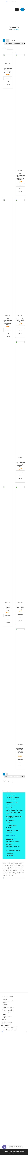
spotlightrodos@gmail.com (8, 1007)
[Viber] (4, 1147)
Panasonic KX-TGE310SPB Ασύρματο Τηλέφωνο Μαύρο (20, 751)
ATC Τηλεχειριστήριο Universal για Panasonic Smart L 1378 (7, 69)
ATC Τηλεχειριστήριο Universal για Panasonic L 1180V (7, 321)
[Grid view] (4, 40)
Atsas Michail (21, 1151)
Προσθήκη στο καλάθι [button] (7, 79)
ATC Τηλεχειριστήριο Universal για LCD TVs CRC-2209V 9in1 (20, 176)
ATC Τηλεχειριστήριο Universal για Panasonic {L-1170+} (20, 463)
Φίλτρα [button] (13, 40)
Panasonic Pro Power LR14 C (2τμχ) (20, 320)
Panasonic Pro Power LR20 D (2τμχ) (20, 607)
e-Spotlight (6, 1151)
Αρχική (10, 29)
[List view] (7, 40)
